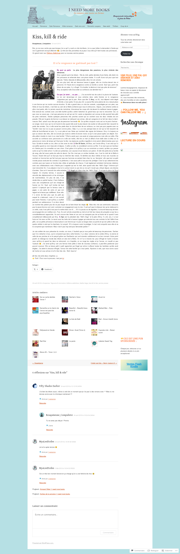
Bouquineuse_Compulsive (41, 43)
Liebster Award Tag (105, 341)
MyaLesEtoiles (46, 441)
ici (63, 258)
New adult (106, 26)
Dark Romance (54, 26)
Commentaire (108, 532)
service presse (103, 283)
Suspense (46, 283)
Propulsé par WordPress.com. (43, 543)
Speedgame (37, 363)
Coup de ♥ (124, 26)
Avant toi (102, 297)
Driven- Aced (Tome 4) (77, 330)
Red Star (43, 341)
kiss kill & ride (93, 283)
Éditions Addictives (53, 53)
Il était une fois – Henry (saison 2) (104, 363)
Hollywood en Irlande (47, 330)
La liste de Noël (74, 319)
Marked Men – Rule (105, 308)
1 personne (52, 399)
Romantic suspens (94, 26)
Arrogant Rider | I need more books (52, 489)
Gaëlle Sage (84, 283)
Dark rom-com (80, 26)
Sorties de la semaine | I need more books (55, 494)
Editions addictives (72, 283)
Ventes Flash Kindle (134, 365)
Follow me (126, 53)
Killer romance (67, 26)
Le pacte (72, 341)
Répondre (42, 403)
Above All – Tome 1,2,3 (48, 352)
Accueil (35, 26)
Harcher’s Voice (74, 297)
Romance (43, 26)
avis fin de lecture (60, 283)
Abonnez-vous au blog (130, 35)
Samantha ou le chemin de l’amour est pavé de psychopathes (49, 310)
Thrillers (115, 26)
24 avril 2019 (56, 43)
